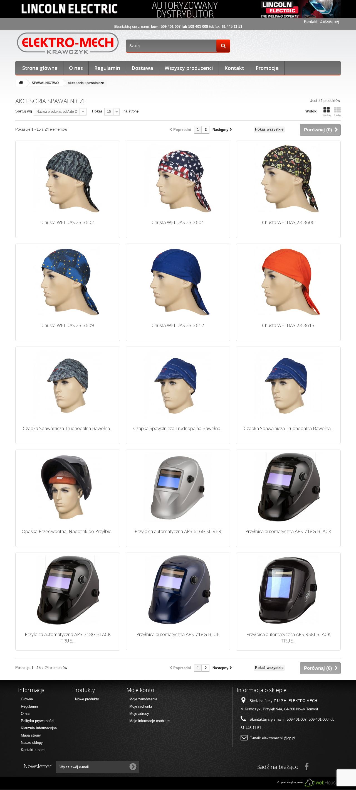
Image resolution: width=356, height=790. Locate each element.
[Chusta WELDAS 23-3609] (67, 281)
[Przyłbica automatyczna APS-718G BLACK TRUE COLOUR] (67, 590)
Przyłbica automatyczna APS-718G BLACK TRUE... (68, 637)
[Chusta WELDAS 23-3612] (178, 281)
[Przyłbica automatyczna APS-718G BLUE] (178, 590)
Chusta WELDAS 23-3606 (288, 222)
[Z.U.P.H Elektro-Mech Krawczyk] (67, 43)
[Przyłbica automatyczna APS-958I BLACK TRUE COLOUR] (288, 590)
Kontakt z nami (33, 750)
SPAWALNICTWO (45, 83)
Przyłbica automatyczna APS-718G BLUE (178, 634)
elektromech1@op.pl (278, 738)
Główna (27, 699)
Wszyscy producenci (189, 68)
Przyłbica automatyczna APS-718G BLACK (288, 531)
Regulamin (107, 68)
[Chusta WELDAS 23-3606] (288, 178)
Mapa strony (31, 735)
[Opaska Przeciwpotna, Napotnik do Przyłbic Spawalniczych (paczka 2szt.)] (67, 487)
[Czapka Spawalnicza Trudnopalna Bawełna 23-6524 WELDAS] (67, 384)
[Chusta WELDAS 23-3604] (178, 178)
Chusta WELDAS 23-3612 (178, 325)
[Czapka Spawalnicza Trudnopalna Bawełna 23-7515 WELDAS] (178, 384)
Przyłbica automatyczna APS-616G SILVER (178, 531)
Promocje (267, 68)
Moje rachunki (140, 706)
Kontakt (310, 21)
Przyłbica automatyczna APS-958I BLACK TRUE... (288, 637)
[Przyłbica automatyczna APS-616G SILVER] (178, 487)
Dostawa (142, 68)
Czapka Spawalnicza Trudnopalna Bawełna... (67, 428)
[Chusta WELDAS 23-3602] (67, 178)
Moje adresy (139, 714)
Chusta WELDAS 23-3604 (178, 222)
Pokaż (97, 111)
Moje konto (140, 690)
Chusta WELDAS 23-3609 (67, 325)
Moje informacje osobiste (149, 721)
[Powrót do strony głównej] (21, 83)
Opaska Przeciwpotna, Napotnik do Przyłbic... (67, 531)
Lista (337, 115)
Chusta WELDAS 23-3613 (288, 325)
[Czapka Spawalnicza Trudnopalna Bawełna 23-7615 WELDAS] (288, 384)
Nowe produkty (87, 699)
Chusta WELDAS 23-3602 (67, 222)
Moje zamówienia (143, 699)
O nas (76, 68)
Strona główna (40, 68)
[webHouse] (321, 782)
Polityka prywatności (37, 721)
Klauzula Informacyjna (39, 728)
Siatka (326, 115)
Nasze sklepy (32, 742)
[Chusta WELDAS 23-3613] (288, 281)
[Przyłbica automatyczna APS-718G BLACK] (288, 487)
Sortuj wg (23, 111)
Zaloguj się (329, 21)
